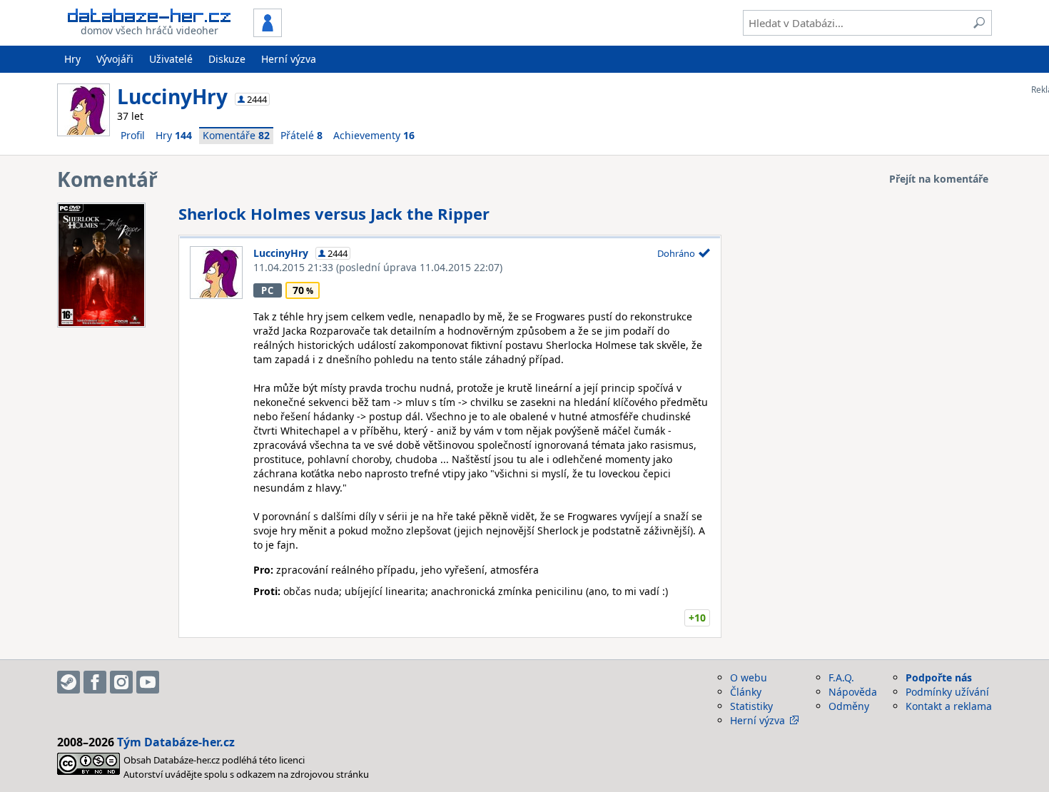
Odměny (848, 706)
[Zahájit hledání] (979, 22)
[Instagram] (121, 682)
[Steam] (68, 682)
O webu (748, 677)
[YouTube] (147, 682)
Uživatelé (171, 59)
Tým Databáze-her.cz (176, 742)
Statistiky (751, 706)
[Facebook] (94, 682)
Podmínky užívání (947, 692)
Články (745, 692)
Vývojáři (114, 59)
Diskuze (226, 59)
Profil (133, 135)
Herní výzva (288, 59)
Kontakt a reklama (949, 706)
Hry (72, 59)
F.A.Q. (841, 677)
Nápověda (852, 692)
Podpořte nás (939, 677)
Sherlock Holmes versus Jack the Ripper (334, 213)
